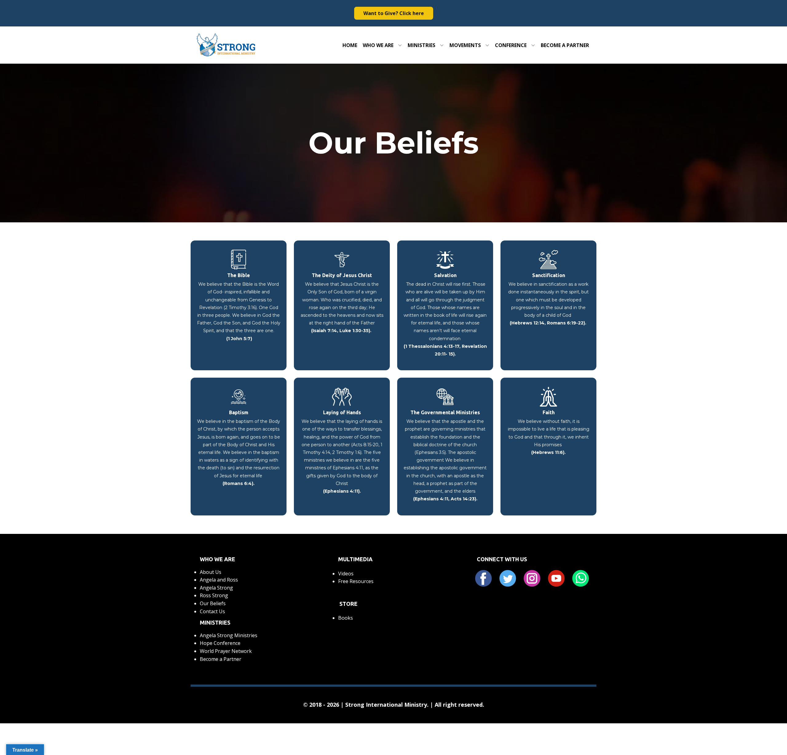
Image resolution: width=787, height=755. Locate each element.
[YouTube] (556, 578)
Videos (346, 573)
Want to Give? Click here (393, 13)
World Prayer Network (226, 651)
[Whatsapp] (580, 578)
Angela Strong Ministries (228, 635)
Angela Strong (216, 587)
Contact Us (212, 611)
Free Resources (356, 581)
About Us (210, 572)
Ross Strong (214, 595)
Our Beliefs (213, 603)
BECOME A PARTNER (565, 45)
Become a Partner (220, 659)
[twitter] (507, 578)
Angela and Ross (219, 579)
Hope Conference (220, 643)
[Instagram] (532, 578)
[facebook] (483, 578)
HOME (349, 45)
